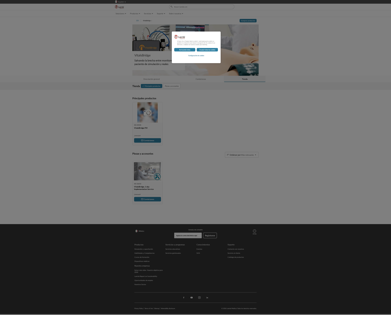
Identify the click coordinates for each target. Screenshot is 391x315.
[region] (196, 47)
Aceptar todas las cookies (207, 50)
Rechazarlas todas (184, 50)
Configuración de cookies (196, 55)
